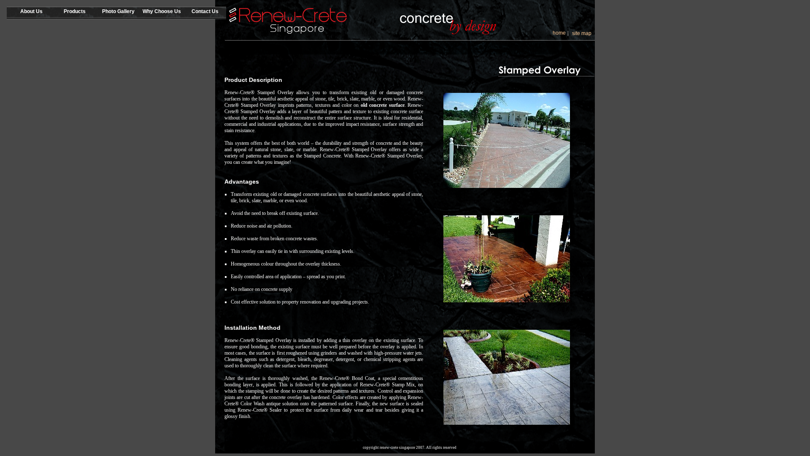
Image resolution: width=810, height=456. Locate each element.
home (559, 33)
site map (581, 33)
